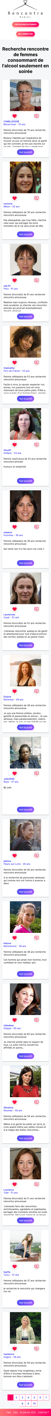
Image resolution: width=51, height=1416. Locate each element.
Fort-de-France (12, 370)
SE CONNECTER (25, 34)
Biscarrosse (10, 124)
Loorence (9, 1189)
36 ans (19, 535)
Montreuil (9, 699)
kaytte (7, 1271)
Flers (6, 288)
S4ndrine (8, 1107)
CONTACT (43, 1412)
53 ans (25, 370)
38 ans (22, 946)
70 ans (21, 124)
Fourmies (8, 535)
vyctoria (8, 203)
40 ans (26, 863)
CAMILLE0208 (11, 121)
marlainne (9, 1354)
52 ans (15, 617)
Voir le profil (25, 152)
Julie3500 (9, 778)
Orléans (8, 453)
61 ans (14, 288)
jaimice (7, 861)
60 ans (17, 1028)
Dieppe (7, 1028)
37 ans (15, 1274)
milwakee (9, 1025)
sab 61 (7, 285)
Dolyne (7, 696)
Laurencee (9, 614)
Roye (6, 781)
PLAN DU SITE (28, 1412)
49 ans (19, 699)
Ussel (6, 617)
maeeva (8, 532)
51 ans (14, 1192)
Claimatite (9, 367)
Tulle (6, 1192)
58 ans (17, 1357)
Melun (7, 206)
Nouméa (8, 1110)
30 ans (16, 206)
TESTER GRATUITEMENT (25, 24)
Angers (7, 1357)
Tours (6, 1274)
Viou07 (7, 450)
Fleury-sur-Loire (12, 863)
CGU (15, 1412)
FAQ (9, 1412)
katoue (7, 943)
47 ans (14, 781)
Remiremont (10, 946)
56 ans (18, 1110)
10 (34, 1403)
